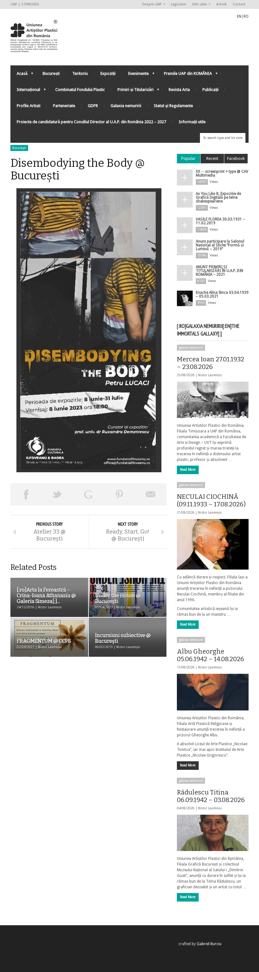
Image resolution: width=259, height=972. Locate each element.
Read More (188, 469)
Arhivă (221, 4)
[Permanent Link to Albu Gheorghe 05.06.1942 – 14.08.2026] (213, 692)
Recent (212, 158)
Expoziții (108, 73)
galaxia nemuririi (191, 347)
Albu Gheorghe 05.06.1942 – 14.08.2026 (210, 655)
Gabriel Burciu (209, 944)
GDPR (93, 105)
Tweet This (57, 494)
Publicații (210, 89)
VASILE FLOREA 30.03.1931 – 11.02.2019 (220, 221)
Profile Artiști (28, 105)
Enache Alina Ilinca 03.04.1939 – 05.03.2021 (222, 294)
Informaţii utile (192, 121)
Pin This (119, 494)
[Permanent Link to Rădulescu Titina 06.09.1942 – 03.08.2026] (213, 833)
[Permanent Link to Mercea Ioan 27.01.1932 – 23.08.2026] (213, 400)
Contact (239, 4)
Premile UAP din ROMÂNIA (185, 75)
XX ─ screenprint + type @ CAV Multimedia (222, 173)
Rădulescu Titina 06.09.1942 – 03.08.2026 (211, 796)
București (51, 73)
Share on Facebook (26, 494)
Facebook (236, 158)
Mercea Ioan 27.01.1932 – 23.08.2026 (210, 363)
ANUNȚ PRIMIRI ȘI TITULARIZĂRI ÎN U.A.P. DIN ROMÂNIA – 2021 (219, 271)
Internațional (25, 91)
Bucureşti (19, 148)
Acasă (18, 75)
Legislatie (178, 4)
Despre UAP (150, 4)
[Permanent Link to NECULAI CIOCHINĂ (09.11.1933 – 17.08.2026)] (213, 544)
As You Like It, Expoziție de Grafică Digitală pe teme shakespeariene (218, 197)
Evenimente (135, 75)
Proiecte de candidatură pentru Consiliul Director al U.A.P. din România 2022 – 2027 (91, 121)
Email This (150, 494)
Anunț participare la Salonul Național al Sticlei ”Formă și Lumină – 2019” (220, 245)
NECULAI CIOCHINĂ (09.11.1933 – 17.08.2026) (211, 500)
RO (246, 16)
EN (239, 16)
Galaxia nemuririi (126, 105)
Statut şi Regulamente (173, 105)
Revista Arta (179, 89)
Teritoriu (80, 73)
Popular (188, 158)
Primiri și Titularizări (132, 91)
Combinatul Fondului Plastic (80, 89)
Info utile (198, 4)
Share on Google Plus (88, 494)
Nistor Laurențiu (210, 375)
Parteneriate (64, 105)
